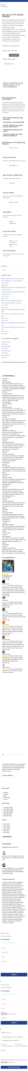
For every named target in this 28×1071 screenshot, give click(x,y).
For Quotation (6, 844)
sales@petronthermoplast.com (9, 942)
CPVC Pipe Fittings (5, 351)
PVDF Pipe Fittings (5, 342)
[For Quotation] (4, 841)
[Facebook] (4, 779)
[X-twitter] (20, 779)
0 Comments (4, 285)
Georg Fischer (15, 46)
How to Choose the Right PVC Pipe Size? (11, 303)
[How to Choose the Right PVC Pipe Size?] (11, 300)
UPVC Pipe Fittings (5, 346)
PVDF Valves (4, 344)
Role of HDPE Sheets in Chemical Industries (12, 281)
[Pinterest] (4, 784)
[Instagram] (16, 779)
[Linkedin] (12, 779)
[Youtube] (8, 779)
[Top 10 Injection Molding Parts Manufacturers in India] (14, 324)
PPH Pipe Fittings (5, 355)
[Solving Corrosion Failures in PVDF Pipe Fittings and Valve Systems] (14, 288)
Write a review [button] (6, 577)
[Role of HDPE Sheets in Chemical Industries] (12, 278)
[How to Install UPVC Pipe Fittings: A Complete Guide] (14, 310)
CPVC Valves (4, 353)
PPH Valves (4, 357)
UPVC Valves (4, 348)
